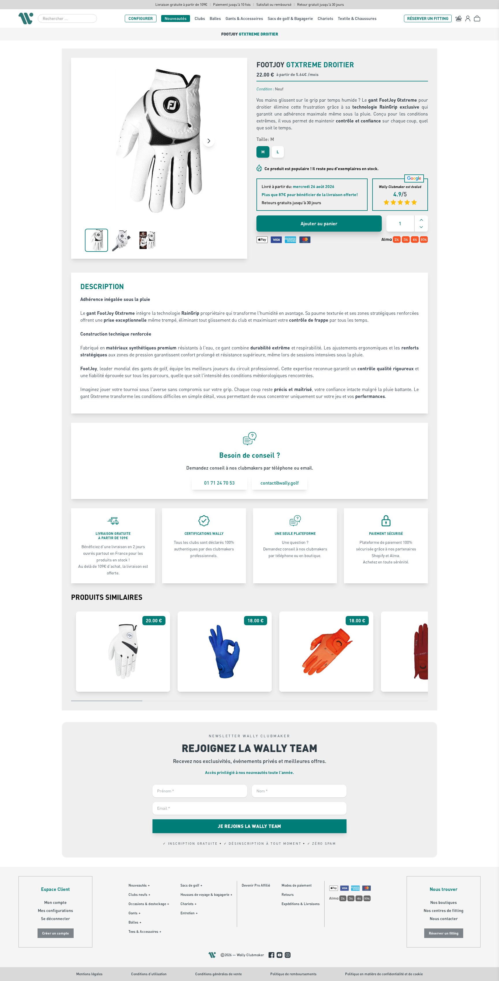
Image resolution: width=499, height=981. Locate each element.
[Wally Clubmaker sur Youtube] (279, 955)
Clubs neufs (139, 894)
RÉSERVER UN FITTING (427, 18)
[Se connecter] (467, 18)
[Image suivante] (209, 141)
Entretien (189, 913)
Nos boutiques (443, 902)
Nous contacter (444, 918)
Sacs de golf (191, 885)
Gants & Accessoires (244, 18)
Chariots (325, 18)
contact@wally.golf (279, 482)
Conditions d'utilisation (149, 974)
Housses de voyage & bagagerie (206, 894)
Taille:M (265, 139)
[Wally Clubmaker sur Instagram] (288, 955)
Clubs (200, 18)
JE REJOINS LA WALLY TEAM (249, 826)
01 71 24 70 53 (219, 482)
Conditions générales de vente (218, 974)
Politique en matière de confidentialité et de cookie (384, 974)
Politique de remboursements (293, 974)
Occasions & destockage (149, 904)
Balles (215, 18)
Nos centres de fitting (443, 910)
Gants (134, 913)
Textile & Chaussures (357, 18)
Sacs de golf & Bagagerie (290, 18)
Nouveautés (176, 18)
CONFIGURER (141, 18)
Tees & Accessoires (145, 931)
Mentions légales (89, 974)
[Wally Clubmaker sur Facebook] (271, 955)
